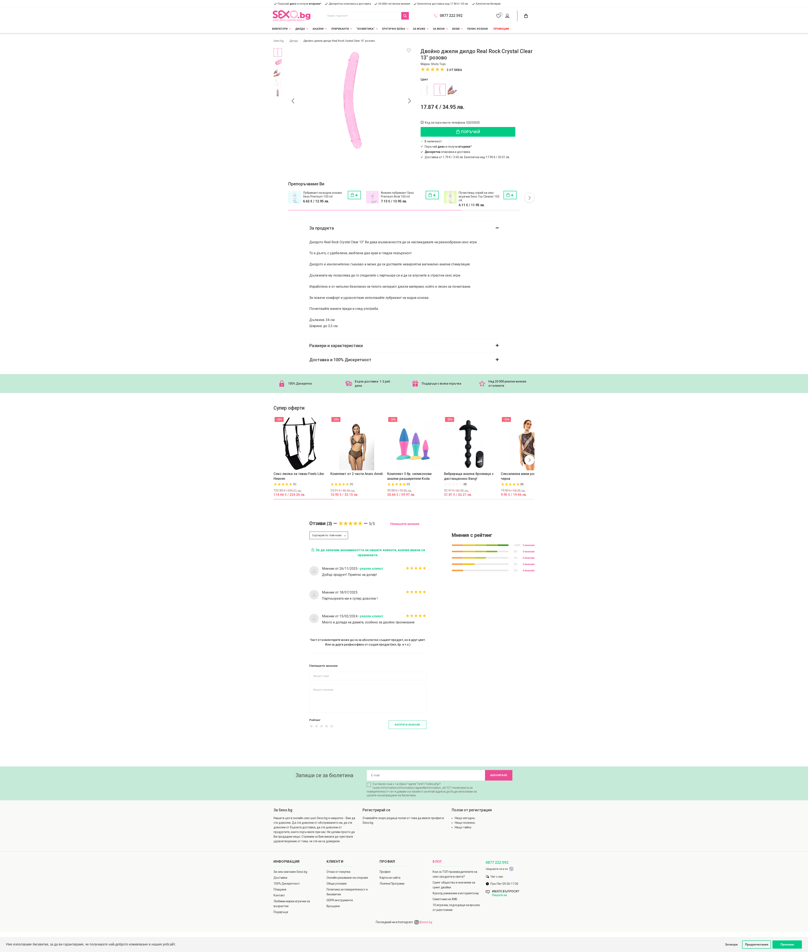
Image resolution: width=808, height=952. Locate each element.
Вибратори (280, 28)
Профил (385, 871)
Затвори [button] (731, 944)
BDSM (456, 28)
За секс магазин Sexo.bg (290, 871)
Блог (437, 862)
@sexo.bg (425, 922)
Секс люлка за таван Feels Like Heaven (299, 476)
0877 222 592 (451, 15)
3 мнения (528, 545)
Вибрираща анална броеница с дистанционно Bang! (469, 476)
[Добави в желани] (408, 50)
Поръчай (470, 132)
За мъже (419, 28)
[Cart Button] (525, 16)
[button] (529, 198)
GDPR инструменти (340, 900)
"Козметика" (365, 28)
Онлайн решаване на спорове (347, 877)
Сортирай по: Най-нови (327, 535)
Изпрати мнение (407, 724)
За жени (439, 28)
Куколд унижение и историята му (456, 893)
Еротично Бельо (393, 28)
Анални (318, 28)
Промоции (501, 28)
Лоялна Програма (392, 883)
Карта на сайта (390, 877)
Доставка (280, 877)
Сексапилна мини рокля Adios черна (525, 476)
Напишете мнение (404, 524)
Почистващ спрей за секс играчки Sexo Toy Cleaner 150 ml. (479, 196)
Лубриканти (340, 28)
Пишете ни (499, 895)
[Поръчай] (354, 195)
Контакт (279, 895)
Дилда (300, 28)
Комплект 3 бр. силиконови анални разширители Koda (409, 476)
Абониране (498, 775)
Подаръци (281, 912)
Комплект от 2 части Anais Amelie (357, 474)
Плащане (280, 889)
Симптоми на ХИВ (445, 899)
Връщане (333, 906)
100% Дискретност (287, 883)
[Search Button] (405, 16)
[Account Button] (508, 16)
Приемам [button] (787, 944)
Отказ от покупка (338, 871)
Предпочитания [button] (756, 944)
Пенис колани (477, 28)
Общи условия (337, 883)
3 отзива (454, 70)
